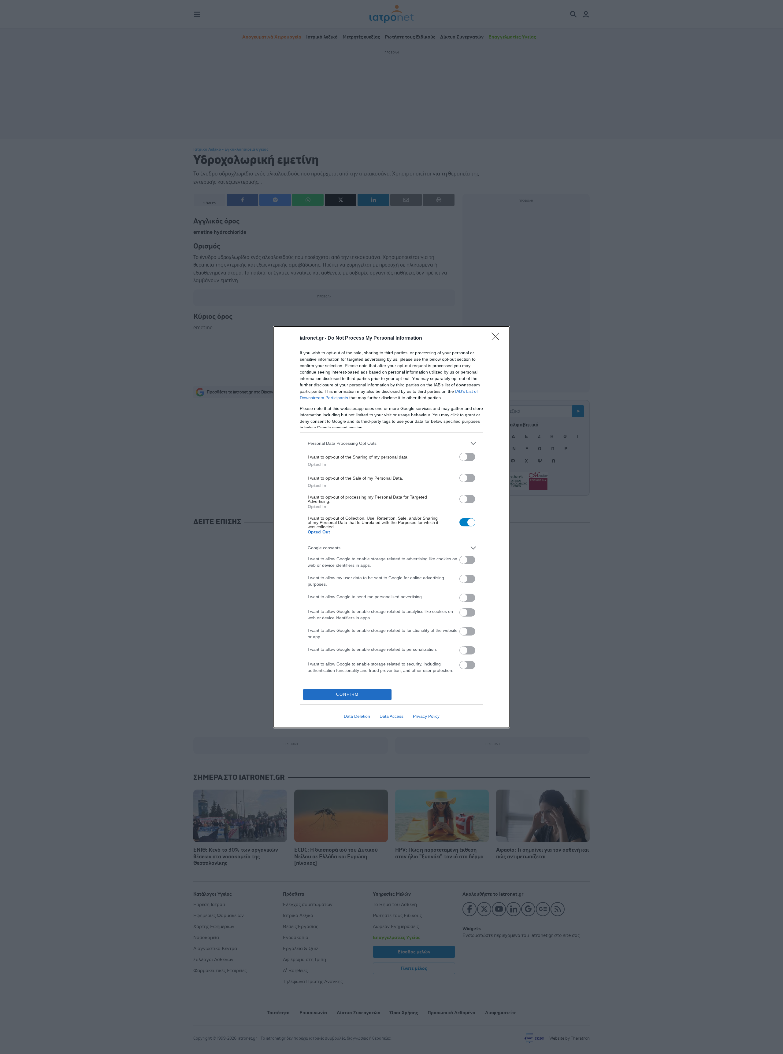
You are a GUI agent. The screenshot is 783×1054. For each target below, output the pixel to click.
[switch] (467, 457)
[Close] (497, 338)
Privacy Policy (426, 716)
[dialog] (391, 527)
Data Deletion (357, 716)
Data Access (391, 716)
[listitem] (391, 443)
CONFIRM (347, 694)
